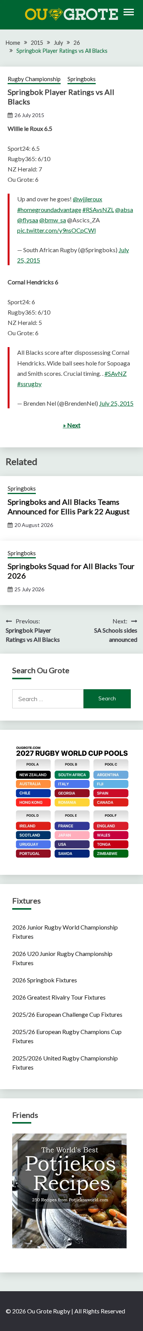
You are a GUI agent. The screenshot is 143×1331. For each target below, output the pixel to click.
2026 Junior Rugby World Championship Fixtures (65, 931)
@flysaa (27, 219)
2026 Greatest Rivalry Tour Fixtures (59, 997)
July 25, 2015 (116, 403)
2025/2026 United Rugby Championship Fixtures (65, 1062)
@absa (124, 209)
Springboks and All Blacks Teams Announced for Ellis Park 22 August (69, 506)
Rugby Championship (34, 78)
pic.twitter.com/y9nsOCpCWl (56, 230)
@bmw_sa (52, 219)
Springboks (81, 78)
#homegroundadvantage (49, 209)
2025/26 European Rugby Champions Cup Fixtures (67, 1036)
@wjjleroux (87, 198)
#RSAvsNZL (98, 209)
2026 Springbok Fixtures (44, 980)
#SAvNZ (115, 373)
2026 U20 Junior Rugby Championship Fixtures (62, 958)
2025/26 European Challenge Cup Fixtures (67, 1014)
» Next (71, 425)
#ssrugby (29, 383)
